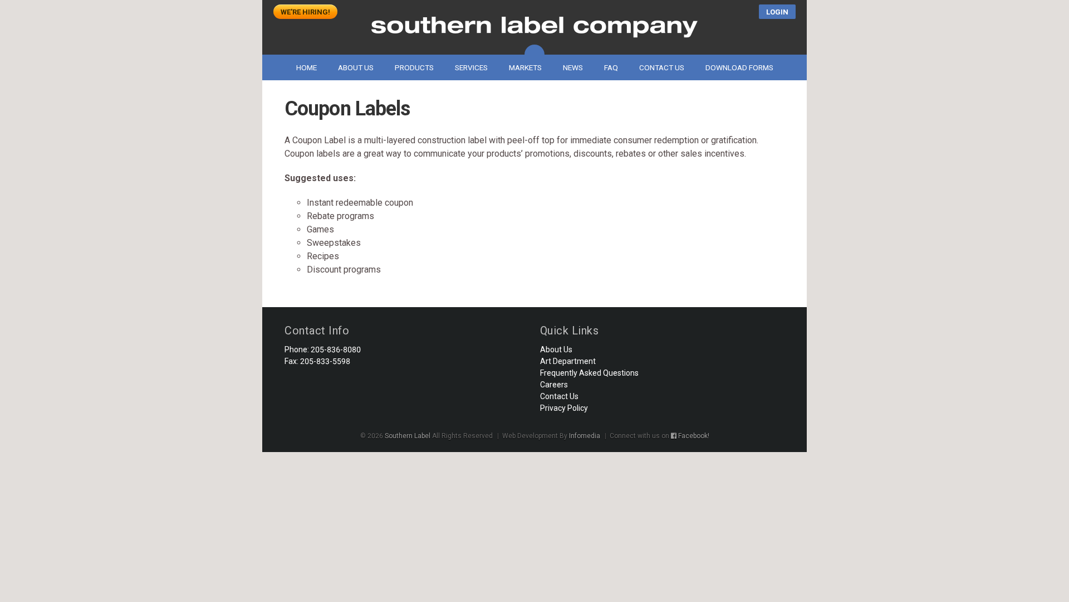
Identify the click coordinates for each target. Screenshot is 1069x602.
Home (306, 67)
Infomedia (584, 436)
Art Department (568, 361)
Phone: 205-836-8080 (323, 349)
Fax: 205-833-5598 (317, 361)
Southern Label (534, 27)
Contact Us (661, 67)
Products (414, 67)
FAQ (611, 67)
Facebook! (692, 436)
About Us (356, 67)
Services (471, 67)
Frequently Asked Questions (589, 372)
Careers (554, 384)
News (573, 67)
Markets (525, 67)
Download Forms (739, 67)
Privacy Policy (564, 408)
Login (777, 12)
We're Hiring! (305, 12)
